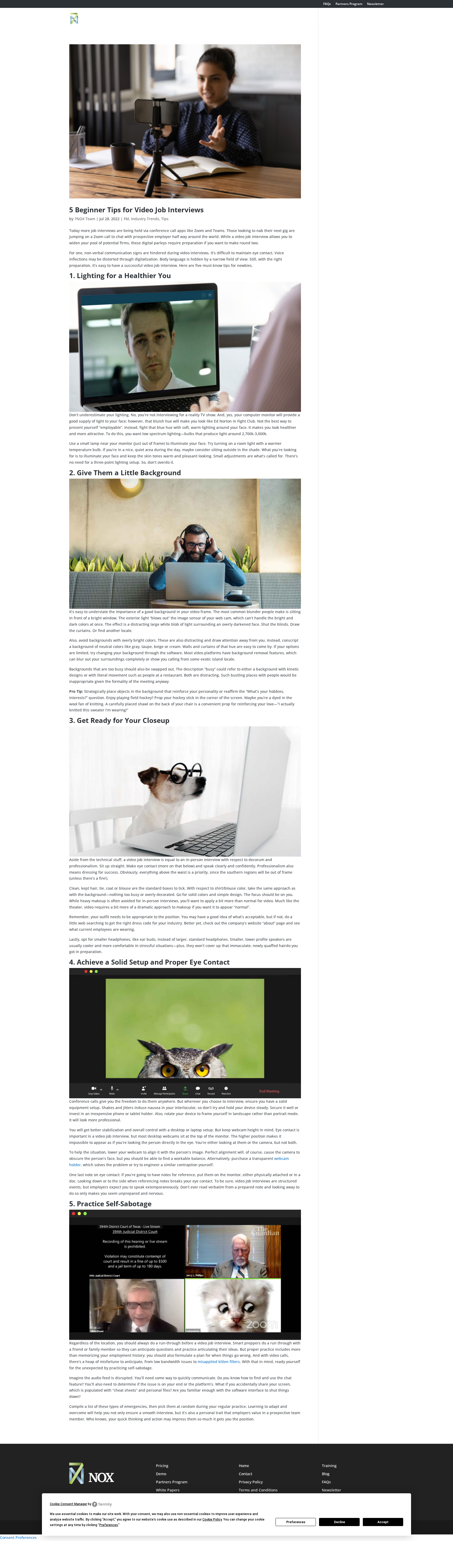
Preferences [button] (108, 1525)
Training (322, 19)
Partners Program (349, 4)
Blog (326, 1473)
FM (126, 218)
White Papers (168, 1490)
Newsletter (375, 4)
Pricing (301, 19)
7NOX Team (84, 218)
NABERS (344, 19)
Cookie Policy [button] (212, 1519)
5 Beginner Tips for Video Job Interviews (137, 209)
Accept (383, 1522)
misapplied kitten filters (219, 1361)
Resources (369, 19)
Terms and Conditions (258, 1490)
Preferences (295, 1522)
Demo (283, 19)
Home (235, 19)
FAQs (327, 4)
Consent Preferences (18, 1537)
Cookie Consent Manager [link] (68, 1504)
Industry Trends (145, 218)
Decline (339, 1522)
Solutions (256, 19)
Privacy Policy (251, 1481)
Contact (245, 1473)
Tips (165, 218)
